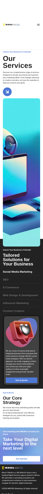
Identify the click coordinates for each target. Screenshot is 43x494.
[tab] (21, 272)
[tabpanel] (21, 350)
